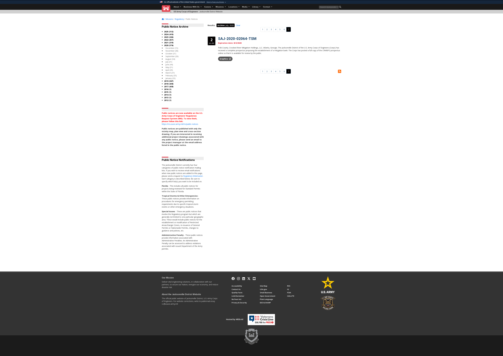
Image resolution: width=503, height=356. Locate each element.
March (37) (170, 73)
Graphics (224, 59)
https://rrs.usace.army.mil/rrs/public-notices (180, 124)
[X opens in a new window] (248, 278)
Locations (233, 7)
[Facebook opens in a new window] (233, 278)
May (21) (169, 67)
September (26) (172, 56)
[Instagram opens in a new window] (238, 278)
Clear (238, 25)
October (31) (170, 53)
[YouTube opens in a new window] (254, 278)
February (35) (171, 75)
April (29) (169, 70)
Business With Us (192, 7)
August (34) (170, 59)
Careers (208, 7)
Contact (267, 7)
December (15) (171, 48)
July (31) (168, 62)
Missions (220, 7)
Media (245, 7)
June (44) (169, 64)
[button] (216, 2)
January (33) (170, 78)
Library (255, 7)
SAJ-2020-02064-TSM (237, 38)
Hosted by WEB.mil (234, 319)
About (177, 7)
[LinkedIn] (243, 278)
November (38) (171, 51)
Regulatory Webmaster (193, 176)
